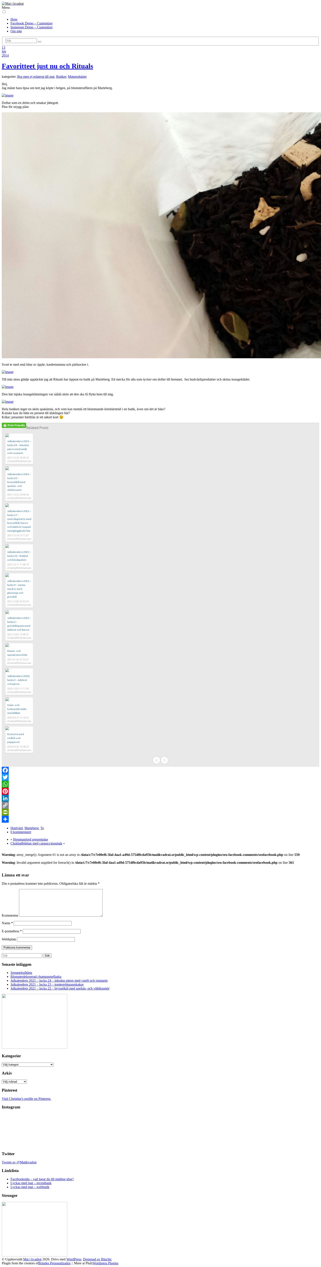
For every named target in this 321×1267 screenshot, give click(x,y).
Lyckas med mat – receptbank (31, 1183)
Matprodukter (77, 76)
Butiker (61, 76)
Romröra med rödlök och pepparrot (15, 738)
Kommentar (10, 915)
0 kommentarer (20, 832)
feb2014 (5, 53)
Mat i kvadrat (32, 1259)
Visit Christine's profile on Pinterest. (26, 1099)
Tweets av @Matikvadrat (19, 1162)
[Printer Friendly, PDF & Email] (14, 425)
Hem (13, 19)
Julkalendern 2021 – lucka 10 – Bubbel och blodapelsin (19, 555)
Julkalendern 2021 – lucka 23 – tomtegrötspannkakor (47, 984)
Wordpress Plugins (105, 1263)
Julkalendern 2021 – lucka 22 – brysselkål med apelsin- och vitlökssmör (19, 482)
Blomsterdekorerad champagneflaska (35, 976)
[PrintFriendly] (160, 812)
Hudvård (16, 828)
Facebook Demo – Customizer (31, 23)
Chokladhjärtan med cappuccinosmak (36, 843)
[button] (4, 11)
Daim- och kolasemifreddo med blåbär (17, 709)
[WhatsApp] (160, 784)
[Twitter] (160, 777)
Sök (47, 955)
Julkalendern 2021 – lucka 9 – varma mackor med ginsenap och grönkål (19, 588)
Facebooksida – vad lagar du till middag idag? (42, 1179)
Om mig (16, 31)
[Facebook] (160, 770)
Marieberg (31, 828)
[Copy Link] (160, 805)
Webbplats (9, 939)
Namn (7, 923)
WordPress (73, 1259)
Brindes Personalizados (54, 1263)
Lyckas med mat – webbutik (29, 1187)
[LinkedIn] (160, 798)
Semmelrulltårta (21, 972)
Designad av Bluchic (97, 1259)
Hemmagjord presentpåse (30, 839)
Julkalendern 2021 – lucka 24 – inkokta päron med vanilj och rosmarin (59, 980)
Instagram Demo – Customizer (31, 27)
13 (3, 47)
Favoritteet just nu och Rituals (47, 66)
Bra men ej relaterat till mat (35, 76)
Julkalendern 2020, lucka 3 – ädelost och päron (18, 679)
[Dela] (160, 819)
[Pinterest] (160, 791)
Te (42, 828)
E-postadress (12, 931)
